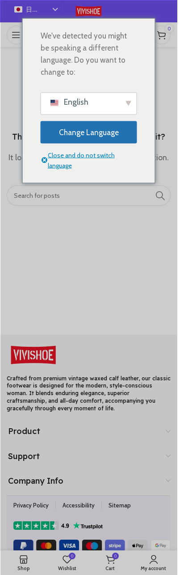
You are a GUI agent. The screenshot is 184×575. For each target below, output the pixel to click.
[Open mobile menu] (16, 35)
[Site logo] (88, 10)
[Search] (160, 195)
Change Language (89, 132)
